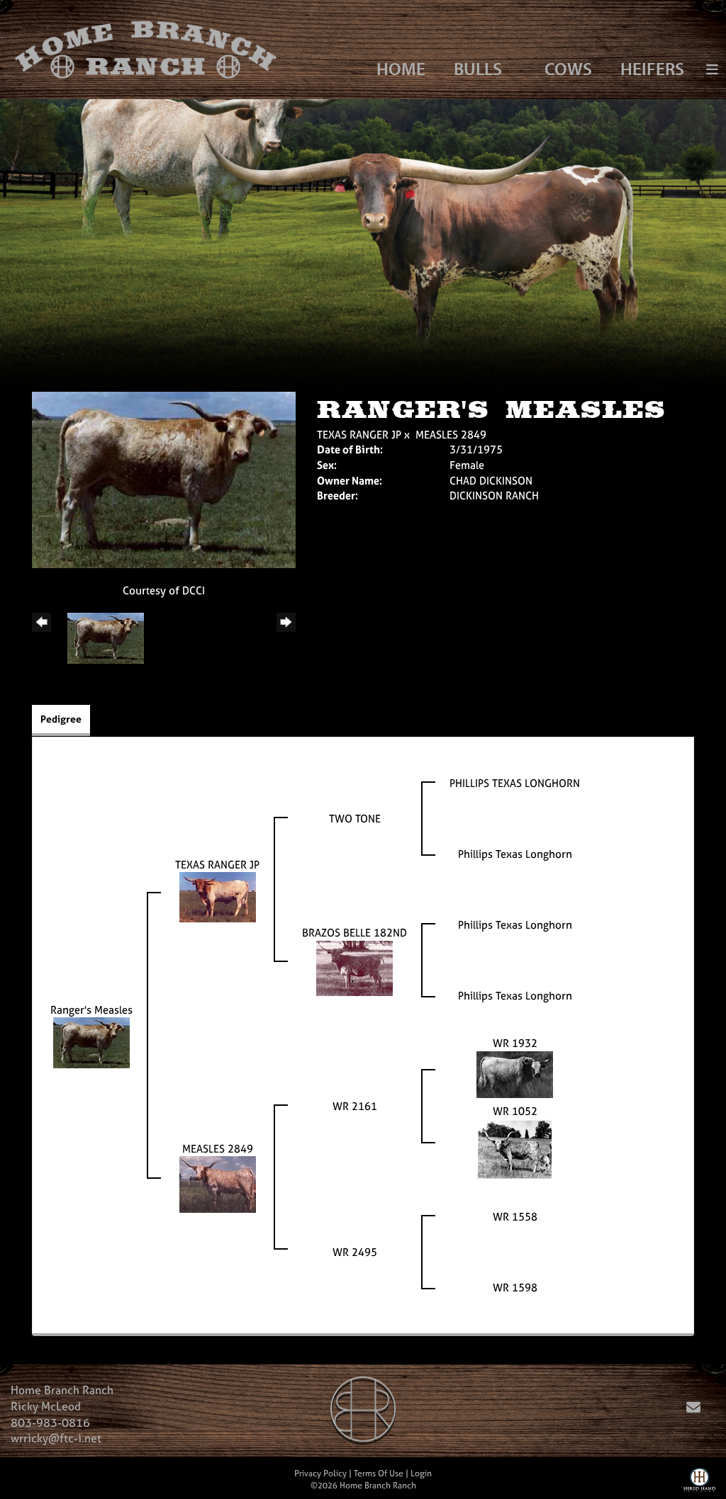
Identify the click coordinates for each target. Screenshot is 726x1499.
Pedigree (61, 718)
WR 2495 (355, 1252)
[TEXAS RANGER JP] (217, 895)
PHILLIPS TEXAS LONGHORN (514, 783)
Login (421, 1473)
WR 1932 (515, 1043)
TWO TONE (355, 818)
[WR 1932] (514, 1072)
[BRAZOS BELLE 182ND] (354, 966)
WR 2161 (355, 1106)
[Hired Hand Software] (699, 1483)
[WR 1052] (514, 1148)
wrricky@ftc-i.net (56, 1438)
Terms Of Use (378, 1473)
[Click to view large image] (164, 478)
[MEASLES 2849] (217, 1183)
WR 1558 (515, 1216)
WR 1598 (515, 1287)
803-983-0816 (50, 1422)
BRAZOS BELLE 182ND (354, 932)
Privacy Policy (320, 1473)
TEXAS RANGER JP (359, 434)
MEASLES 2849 (450, 434)
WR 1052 (515, 1111)
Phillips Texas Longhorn (515, 854)
